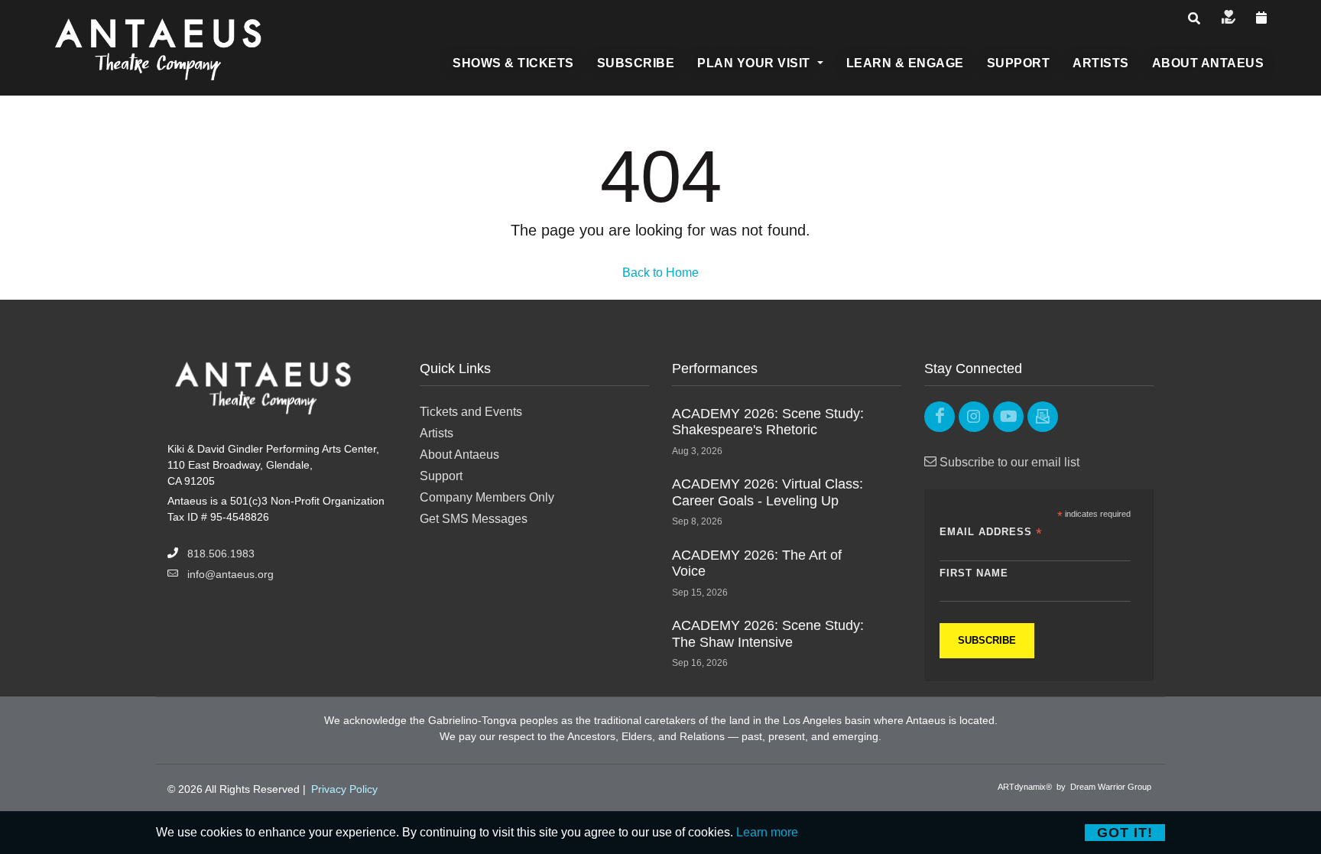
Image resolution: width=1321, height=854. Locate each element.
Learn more (767, 832)
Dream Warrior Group (1110, 786)
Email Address (991, 532)
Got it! (1125, 832)
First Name (974, 573)
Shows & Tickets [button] (513, 63)
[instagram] (974, 416)
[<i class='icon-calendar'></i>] (1261, 18)
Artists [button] (1101, 63)
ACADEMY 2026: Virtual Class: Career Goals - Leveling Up (767, 492)
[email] (1042, 416)
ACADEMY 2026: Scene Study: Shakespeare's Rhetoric (768, 422)
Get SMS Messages (473, 518)
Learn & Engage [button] (905, 63)
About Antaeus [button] (1208, 63)
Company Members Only (487, 497)
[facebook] (939, 416)
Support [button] (1018, 63)
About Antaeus (459, 454)
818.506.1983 (221, 553)
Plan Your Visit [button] (755, 63)
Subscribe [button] (636, 63)
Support (441, 475)
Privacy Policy (344, 789)
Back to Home (660, 272)
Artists (436, 433)
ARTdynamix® (1025, 786)
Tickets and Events (471, 411)
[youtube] (1008, 416)
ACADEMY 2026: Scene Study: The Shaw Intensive (768, 634)
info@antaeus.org (230, 574)
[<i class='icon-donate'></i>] (1228, 18)
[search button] (1194, 19)
